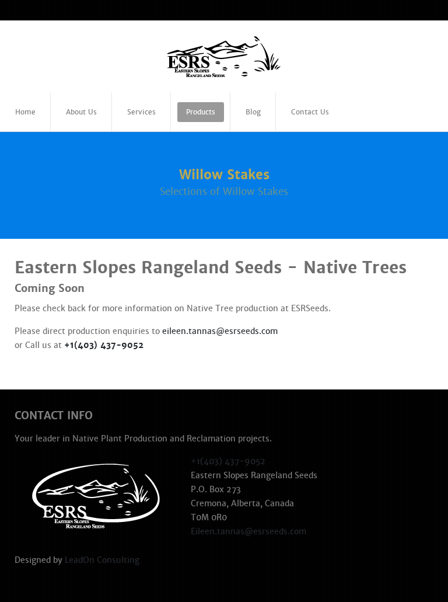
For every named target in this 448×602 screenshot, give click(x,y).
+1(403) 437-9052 (104, 345)
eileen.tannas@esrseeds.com (220, 331)
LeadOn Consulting (102, 560)
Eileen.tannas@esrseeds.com (248, 531)
